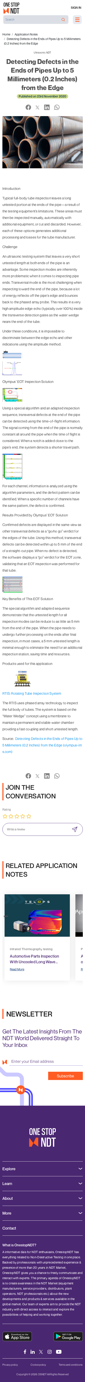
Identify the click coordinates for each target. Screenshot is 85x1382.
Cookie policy (38, 1364)
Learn (7, 1183)
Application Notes (26, 34)
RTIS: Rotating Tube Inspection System (31, 693)
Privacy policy (10, 1364)
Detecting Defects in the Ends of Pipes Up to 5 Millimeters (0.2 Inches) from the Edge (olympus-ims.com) (42, 745)
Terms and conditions (71, 1364)
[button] (5, 916)
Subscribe (65, 1075)
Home (6, 34)
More (6, 1213)
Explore (8, 1169)
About (7, 1198)
